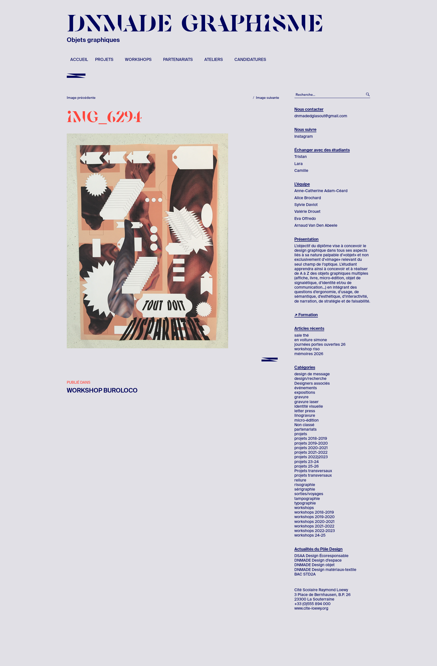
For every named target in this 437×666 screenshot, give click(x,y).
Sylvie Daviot (306, 204)
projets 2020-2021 (311, 447)
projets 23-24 (306, 461)
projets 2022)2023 (311, 457)
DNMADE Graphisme (195, 24)
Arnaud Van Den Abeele (315, 225)
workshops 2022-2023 (314, 530)
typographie (305, 503)
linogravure (304, 415)
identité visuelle (308, 406)
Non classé (304, 424)
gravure (301, 397)
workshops (138, 59)
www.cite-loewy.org (311, 608)
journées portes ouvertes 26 (319, 344)
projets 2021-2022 (310, 452)
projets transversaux (313, 475)
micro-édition (306, 420)
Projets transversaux (313, 470)
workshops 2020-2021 (314, 521)
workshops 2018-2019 (314, 512)
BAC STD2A (305, 574)
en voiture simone (310, 339)
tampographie (307, 498)
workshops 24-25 (309, 535)
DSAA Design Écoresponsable (321, 555)
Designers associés (312, 383)
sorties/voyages (308, 493)
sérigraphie (304, 489)
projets (104, 59)
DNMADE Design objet (314, 564)
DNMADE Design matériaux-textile (325, 569)
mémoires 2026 (308, 353)
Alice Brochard (307, 197)
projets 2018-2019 (310, 438)
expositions (304, 392)
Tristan (300, 156)
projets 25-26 (306, 466)
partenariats (178, 59)
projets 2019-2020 (311, 443)
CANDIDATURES (250, 59)
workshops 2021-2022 (314, 526)
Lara (298, 163)
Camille (301, 170)
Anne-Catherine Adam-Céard (320, 190)
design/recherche (310, 378)
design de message (312, 374)
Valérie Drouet (307, 211)
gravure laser (306, 401)
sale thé (301, 335)
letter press (304, 411)
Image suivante (267, 98)
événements (305, 388)
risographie (304, 484)
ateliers (213, 59)
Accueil (79, 59)
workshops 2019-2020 (314, 516)
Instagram (303, 136)
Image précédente (81, 98)
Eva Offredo (305, 218)
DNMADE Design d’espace (318, 560)
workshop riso (307, 349)
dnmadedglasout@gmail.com (320, 116)
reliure (300, 480)
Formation (308, 314)
